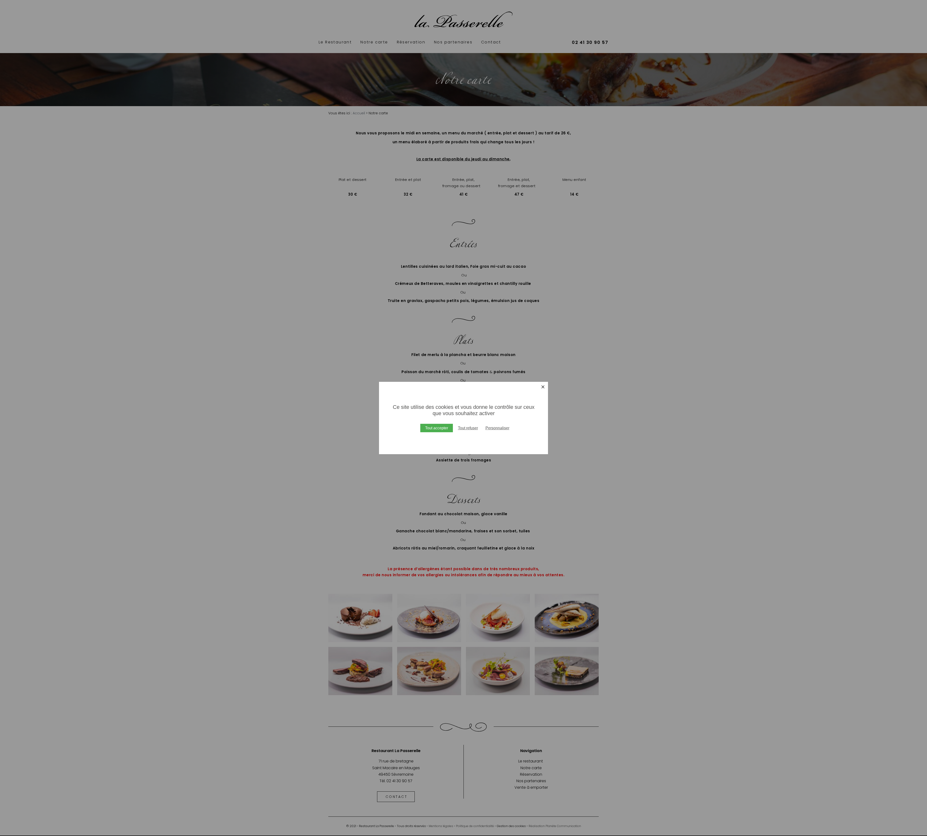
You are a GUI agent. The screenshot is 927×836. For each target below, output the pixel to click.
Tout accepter (436, 428)
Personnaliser (497, 428)
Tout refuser (468, 428)
